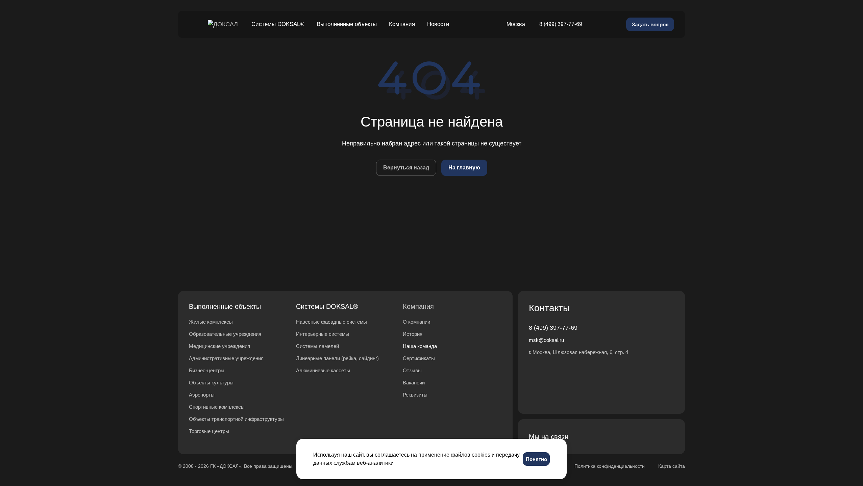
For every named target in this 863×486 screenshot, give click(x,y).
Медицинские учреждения (219, 346)
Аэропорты (202, 395)
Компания (418, 306)
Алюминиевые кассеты (323, 370)
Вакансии (414, 382)
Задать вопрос (650, 24)
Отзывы (412, 370)
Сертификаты (419, 358)
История (412, 334)
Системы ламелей (317, 346)
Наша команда (420, 346)
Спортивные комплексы (217, 407)
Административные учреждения (226, 358)
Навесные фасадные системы (331, 322)
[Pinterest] (667, 436)
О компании (416, 322)
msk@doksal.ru (546, 340)
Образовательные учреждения (225, 334)
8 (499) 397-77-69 (560, 24)
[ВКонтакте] (602, 436)
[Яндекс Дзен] (651, 436)
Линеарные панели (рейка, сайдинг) (337, 358)
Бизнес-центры (206, 370)
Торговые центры (209, 431)
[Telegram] (618, 436)
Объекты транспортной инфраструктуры (236, 419)
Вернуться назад (406, 167)
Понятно (536, 459)
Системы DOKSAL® (327, 306)
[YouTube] (635, 436)
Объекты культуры (211, 382)
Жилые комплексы (211, 322)
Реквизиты (415, 395)
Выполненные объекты (225, 306)
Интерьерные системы (322, 334)
